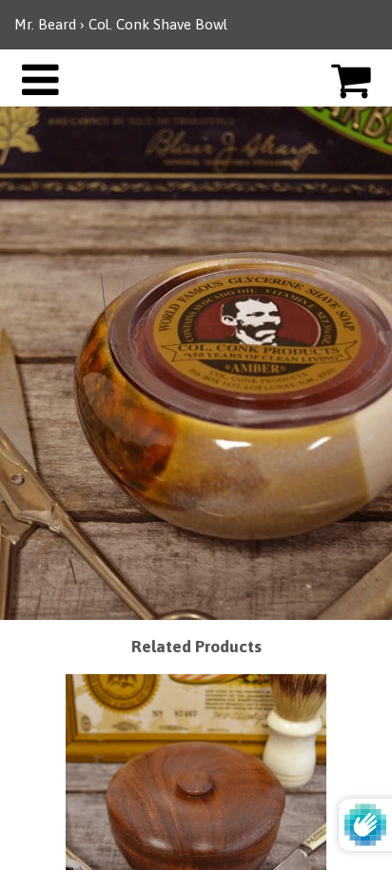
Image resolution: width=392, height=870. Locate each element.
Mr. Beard (45, 24)
